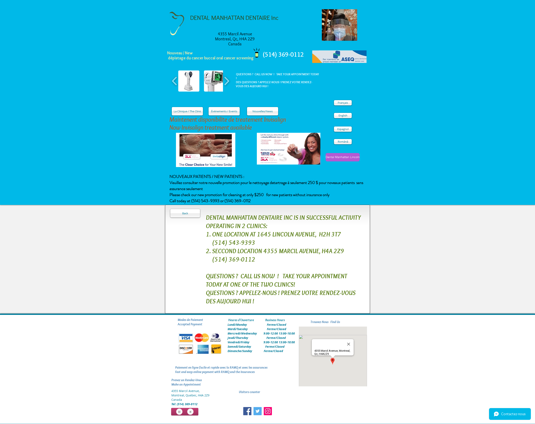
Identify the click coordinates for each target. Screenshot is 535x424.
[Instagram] (268, 411)
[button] (188, 81)
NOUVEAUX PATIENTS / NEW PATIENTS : (206, 177)
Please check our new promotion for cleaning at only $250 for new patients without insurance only (249, 195)
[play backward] (174, 81)
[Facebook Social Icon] (247, 411)
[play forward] (226, 81)
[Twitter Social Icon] (257, 411)
